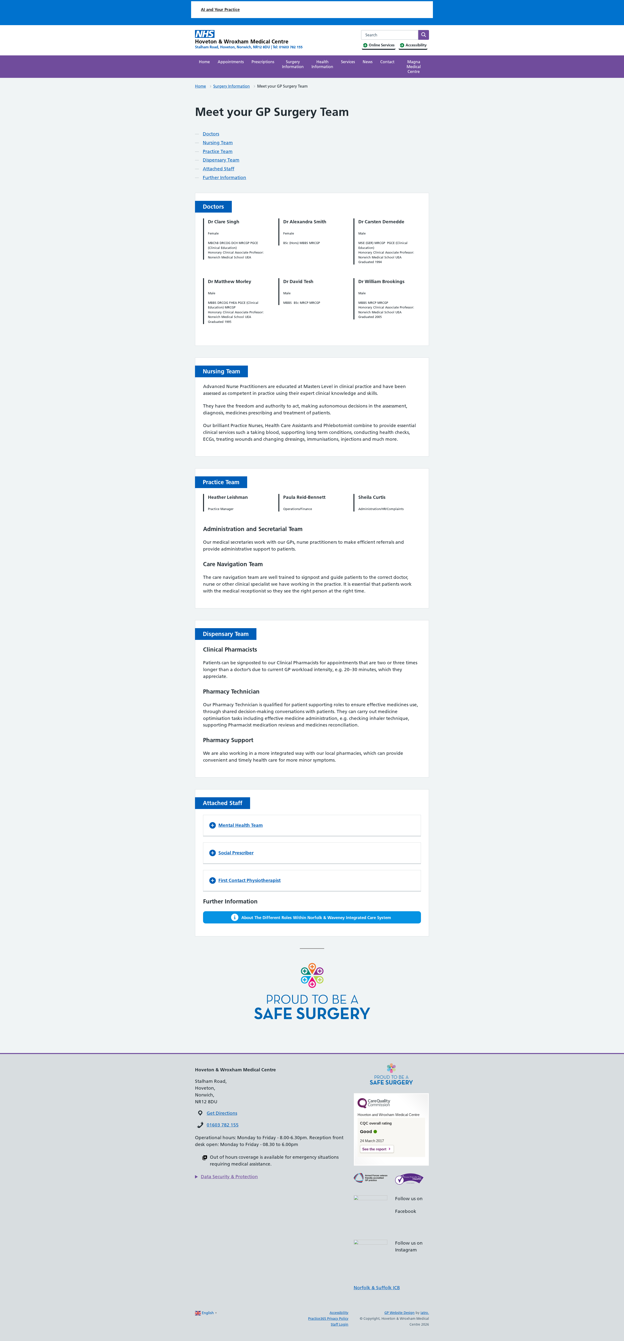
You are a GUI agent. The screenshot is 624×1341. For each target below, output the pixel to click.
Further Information (224, 177)
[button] (312, 825)
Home (204, 61)
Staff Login (339, 1324)
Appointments (231, 61)
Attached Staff (218, 169)
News (367, 61)
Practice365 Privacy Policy (328, 1318)
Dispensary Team (221, 160)
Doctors (211, 134)
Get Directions (222, 1113)
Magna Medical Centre (414, 66)
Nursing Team (218, 142)
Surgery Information (293, 64)
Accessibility (339, 1312)
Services (348, 61)
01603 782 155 (223, 1125)
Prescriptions (263, 61)
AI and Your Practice (220, 9)
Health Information (322, 64)
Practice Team (218, 151)
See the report (374, 1149)
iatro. (424, 1312)
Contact (387, 61)
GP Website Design (399, 1312)
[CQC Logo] (374, 1107)
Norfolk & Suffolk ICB (377, 1287)
